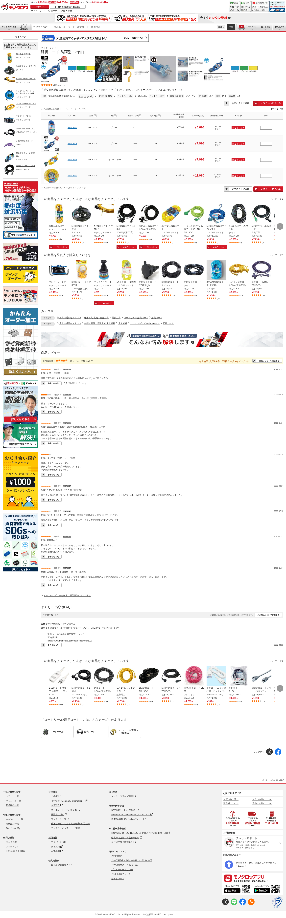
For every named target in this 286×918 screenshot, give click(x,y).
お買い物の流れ (230, 799)
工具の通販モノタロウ (70, 317)
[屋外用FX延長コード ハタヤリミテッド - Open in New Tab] (171, 214)
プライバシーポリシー (122, 869)
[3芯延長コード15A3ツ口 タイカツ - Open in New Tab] (239, 214)
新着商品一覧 (12, 805)
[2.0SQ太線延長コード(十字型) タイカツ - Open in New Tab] (216, 270)
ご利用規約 (116, 856)
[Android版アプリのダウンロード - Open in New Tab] (267, 889)
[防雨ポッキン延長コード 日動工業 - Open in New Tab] (261, 214)
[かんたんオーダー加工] (20, 375)
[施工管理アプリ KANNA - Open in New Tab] (20, 422)
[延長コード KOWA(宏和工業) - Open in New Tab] (104, 676)
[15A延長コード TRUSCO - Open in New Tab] (149, 676)
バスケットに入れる (271, 103)
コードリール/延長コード (136, 317)
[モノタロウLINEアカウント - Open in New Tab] (234, 904)
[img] (15, 7)
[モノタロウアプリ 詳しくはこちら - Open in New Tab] (252, 878)
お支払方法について (262, 799)
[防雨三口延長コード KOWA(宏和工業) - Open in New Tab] (149, 214)
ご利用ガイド (234, 793)
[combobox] (134, 27)
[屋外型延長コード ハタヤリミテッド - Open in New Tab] (59, 214)
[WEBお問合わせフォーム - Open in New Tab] (234, 6)
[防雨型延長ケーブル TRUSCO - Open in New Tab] (171, 676)
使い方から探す (13, 828)
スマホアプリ (12, 846)
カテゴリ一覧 (12, 796)
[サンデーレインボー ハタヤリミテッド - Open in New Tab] (59, 270)
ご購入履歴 (66, 11)
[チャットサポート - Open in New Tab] (245, 6)
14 (88, 360)
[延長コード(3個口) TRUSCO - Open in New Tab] (261, 270)
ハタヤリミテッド (49, 48)
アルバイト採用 (58, 842)
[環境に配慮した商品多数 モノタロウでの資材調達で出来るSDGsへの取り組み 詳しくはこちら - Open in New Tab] (20, 570)
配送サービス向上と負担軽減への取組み (70, 823)
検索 (231, 27)
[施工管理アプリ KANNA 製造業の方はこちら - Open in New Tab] (20, 447)
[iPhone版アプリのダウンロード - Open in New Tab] (237, 889)
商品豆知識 (11, 842)
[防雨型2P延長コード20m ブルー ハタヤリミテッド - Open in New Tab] (216, 214)
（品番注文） (24, 27)
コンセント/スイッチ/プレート (145, 323)
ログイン (40, 7)
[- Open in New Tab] (232, 818)
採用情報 (52, 837)
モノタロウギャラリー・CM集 (65, 828)
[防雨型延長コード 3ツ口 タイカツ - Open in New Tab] (81, 214)
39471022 (72, 159)
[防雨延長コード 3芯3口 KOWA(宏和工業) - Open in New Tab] (126, 214)
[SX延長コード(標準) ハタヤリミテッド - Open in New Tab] (126, 270)
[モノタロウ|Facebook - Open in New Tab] (242, 904)
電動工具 (116, 317)
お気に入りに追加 (240, 103)
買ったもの (265, 27)
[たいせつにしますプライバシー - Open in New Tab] (277, 902)
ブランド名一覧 (13, 801)
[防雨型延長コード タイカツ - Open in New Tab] (171, 270)
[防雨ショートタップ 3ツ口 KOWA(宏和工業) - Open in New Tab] (81, 270)
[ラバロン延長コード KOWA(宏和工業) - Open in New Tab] (239, 270)
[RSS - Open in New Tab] (251, 904)
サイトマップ (117, 878)
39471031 (72, 175)
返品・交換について (262, 803)
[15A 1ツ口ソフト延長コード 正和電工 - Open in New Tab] (126, 676)
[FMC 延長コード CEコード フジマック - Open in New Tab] (194, 676)
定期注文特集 (12, 823)
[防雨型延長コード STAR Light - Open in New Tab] (149, 270)
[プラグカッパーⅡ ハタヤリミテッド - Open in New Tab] (104, 270)
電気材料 (122, 323)
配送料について (230, 803)
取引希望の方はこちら (62, 865)
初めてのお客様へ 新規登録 (69, 7)
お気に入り (279, 27)
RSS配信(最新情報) (15, 851)
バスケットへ (61, 247)
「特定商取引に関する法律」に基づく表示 (131, 860)
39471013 (72, 143)
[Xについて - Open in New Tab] (225, 904)
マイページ (36, 11)
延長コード (156, 317)
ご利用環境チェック (121, 874)
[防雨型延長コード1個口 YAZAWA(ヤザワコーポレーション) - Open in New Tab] (81, 676)
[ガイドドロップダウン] (260, 8)
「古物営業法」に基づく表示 (125, 865)
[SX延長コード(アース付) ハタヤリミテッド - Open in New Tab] (104, 214)
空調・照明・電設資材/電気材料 (99, 323)
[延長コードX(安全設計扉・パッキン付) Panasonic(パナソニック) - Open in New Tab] (216, 676)
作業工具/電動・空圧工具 (96, 317)
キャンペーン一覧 (14, 819)
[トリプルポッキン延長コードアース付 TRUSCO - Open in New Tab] (194, 214)
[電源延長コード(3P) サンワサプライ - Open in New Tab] (261, 676)
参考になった (53, 383)
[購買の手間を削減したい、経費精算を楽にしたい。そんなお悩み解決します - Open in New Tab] (162, 339)
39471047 (72, 127)
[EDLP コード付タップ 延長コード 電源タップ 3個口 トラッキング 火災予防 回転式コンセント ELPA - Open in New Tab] (59, 676)
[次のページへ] (280, 226)
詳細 (220, 27)
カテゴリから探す (9, 27)
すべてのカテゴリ (40, 27)
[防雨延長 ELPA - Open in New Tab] (239, 676)
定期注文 (52, 11)
